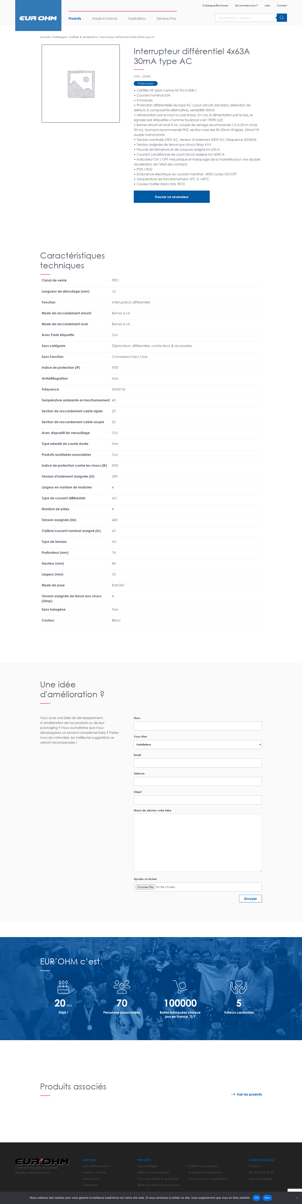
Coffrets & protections (83, 37)
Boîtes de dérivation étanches (158, 1185)
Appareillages (147, 1166)
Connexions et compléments (208, 1179)
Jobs (267, 5)
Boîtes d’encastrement (153, 1172)
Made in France (104, 18)
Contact (282, 5)
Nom (137, 718)
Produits (75, 18)
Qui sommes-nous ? (246, 5)
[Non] (297, 1198)
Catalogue (59, 37)
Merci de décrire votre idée (152, 810)
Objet (138, 792)
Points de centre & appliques (157, 1179)
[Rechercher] (282, 18)
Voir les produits (249, 1094)
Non (267, 1197)
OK (256, 1197)
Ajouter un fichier (145, 879)
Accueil (45, 37)
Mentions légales (260, 1179)
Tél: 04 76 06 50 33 (261, 1172)
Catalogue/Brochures (215, 5)
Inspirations (137, 18)
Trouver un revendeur (172, 197)
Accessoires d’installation (205, 1172)
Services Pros (166, 18)
